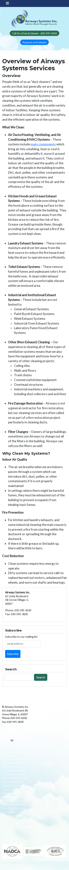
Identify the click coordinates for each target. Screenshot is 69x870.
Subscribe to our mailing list (21, 636)
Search (40, 677)
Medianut (19, 740)
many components (43, 144)
